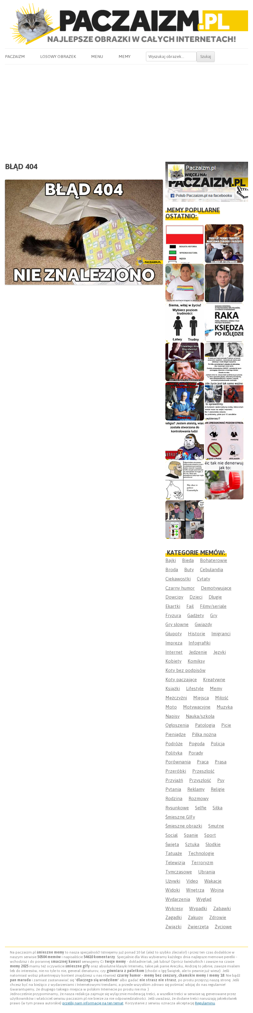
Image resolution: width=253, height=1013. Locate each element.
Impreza (173, 642)
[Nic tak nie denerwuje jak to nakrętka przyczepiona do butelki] (224, 480)
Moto (171, 707)
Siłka (217, 807)
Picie (226, 725)
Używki (172, 881)
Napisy (172, 716)
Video (192, 881)
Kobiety (173, 661)
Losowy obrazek (58, 56)
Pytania (173, 789)
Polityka (173, 752)
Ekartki (172, 606)
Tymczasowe (178, 871)
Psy (220, 780)
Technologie (201, 853)
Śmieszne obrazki (183, 825)
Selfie (200, 807)
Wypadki (198, 908)
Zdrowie (217, 917)
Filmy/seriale (213, 606)
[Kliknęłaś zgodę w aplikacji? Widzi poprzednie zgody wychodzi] (184, 519)
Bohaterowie (213, 560)
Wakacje (213, 881)
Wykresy (174, 908)
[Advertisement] (126, 110)
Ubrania (206, 871)
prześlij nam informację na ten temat (92, 1003)
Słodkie (213, 844)
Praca (203, 761)
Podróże (174, 743)
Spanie (191, 835)
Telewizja (175, 862)
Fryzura (173, 615)
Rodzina (173, 798)
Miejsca (201, 697)
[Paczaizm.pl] (126, 24)
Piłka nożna (204, 734)
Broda (171, 569)
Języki (219, 652)
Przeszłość (203, 771)
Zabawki (222, 908)
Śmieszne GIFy (180, 817)
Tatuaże (173, 853)
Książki (172, 688)
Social (171, 835)
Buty (189, 569)
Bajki (170, 560)
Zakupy (195, 917)
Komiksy (196, 661)
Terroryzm (202, 862)
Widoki (172, 890)
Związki (173, 926)
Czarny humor (180, 588)
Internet (174, 652)
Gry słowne (177, 624)
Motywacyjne (196, 707)
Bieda (188, 560)
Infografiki (199, 642)
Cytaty (203, 578)
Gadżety (195, 615)
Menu (97, 56)
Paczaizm (15, 56)
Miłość (221, 697)
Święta (172, 844)
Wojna (217, 890)
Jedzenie (198, 652)
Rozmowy (199, 798)
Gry (213, 615)
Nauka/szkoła (200, 716)
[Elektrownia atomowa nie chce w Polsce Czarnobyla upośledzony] (184, 480)
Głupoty (173, 633)
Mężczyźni (176, 697)
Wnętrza (195, 890)
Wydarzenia (177, 899)
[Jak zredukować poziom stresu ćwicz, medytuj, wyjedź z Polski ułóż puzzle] (224, 440)
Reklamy (196, 789)
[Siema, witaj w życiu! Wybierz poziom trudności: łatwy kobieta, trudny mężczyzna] (184, 322)
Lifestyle (195, 688)
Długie (215, 597)
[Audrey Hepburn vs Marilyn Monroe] (224, 362)
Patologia (205, 725)
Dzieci (195, 597)
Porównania (178, 761)
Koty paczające (181, 679)
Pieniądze (175, 734)
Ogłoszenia (177, 725)
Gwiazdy (203, 624)
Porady (196, 752)
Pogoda (197, 743)
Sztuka (192, 844)
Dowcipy (174, 597)
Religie (218, 789)
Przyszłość (200, 780)
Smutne (216, 825)
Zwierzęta (198, 926)
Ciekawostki (178, 578)
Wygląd (203, 899)
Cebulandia (211, 569)
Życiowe (223, 926)
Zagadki (173, 917)
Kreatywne (214, 679)
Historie (196, 633)
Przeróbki (175, 771)
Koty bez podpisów (185, 670)
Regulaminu (205, 1003)
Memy (124, 56)
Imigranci (220, 633)
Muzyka (225, 707)
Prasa (220, 761)
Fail (190, 606)
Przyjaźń (174, 780)
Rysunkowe (177, 807)
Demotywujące (216, 588)
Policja (218, 743)
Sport (210, 835)
